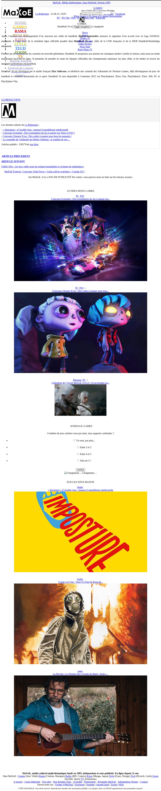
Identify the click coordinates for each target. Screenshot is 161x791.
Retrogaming (115, 16)
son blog (34, 144)
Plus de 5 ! (85, 460)
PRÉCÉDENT (16, 156)
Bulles (68, 776)
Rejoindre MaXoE (107, 781)
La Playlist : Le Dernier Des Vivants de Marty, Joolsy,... (80, 674)
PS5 (82, 196)
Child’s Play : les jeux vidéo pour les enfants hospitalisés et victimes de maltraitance (42, 166)
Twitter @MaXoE (64, 784)
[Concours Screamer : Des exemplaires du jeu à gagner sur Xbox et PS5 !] (80, 280)
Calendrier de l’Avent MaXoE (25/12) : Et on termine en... (81, 383)
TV (82, 779)
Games (21, 776)
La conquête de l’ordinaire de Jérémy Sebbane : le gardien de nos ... (36, 139)
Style (111, 776)
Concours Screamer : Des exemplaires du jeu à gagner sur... (80, 199)
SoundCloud (102, 784)
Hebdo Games (85, 41)
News (85, 32)
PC (77, 196)
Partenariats (90, 781)
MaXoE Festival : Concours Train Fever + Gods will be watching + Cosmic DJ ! (44, 171)
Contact (144, 781)
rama (80, 671)
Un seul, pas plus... (85, 440)
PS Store (93, 16)
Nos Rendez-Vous (62, 781)
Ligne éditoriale (32, 781)
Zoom (155, 776)
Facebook (80, 784)
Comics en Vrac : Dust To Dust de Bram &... (80, 582)
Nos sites (46, 781)
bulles (80, 487)
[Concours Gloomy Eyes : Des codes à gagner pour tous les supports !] (80, 372)
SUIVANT (13, 161)
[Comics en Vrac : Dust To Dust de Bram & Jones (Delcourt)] (80, 663)
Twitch (114, 784)
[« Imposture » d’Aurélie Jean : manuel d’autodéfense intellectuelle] (80, 571)
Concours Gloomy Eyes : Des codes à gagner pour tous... (80, 291)
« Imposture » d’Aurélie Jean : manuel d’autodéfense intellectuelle (35, 129)
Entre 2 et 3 (85, 447)
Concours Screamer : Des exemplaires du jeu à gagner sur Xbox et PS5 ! (39, 133)
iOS (100, 16)
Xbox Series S (81, 16)
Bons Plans (85, 49)
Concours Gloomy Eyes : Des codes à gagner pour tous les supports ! (37, 136)
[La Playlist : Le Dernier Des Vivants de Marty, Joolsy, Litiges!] (80, 755)
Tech (133, 776)
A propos (17, 781)
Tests (84, 35)
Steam (105, 16)
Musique (77, 380)
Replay (85, 44)
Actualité (77, 781)
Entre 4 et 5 (85, 454)
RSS (121, 784)
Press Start (85, 46)
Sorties (85, 38)
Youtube (90, 784)
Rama (42, 776)
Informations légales (128, 781)
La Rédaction (10, 99)
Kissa (89, 776)
